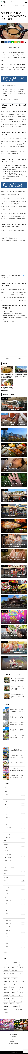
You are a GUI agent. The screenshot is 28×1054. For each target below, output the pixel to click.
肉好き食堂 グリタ (8, 1009)
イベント (4, 504)
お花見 (6, 970)
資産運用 (6, 1012)
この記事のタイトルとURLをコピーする (14, 47)
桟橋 (12, 1003)
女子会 (14, 992)
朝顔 (5, 1003)
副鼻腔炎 (13, 987)
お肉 (21, 967)
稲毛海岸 (4, 535)
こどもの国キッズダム (16, 970)
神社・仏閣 (4, 596)
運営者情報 (14, 1039)
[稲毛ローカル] (5, 2)
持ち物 (13, 1001)
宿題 (20, 998)
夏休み (21, 989)
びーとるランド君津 (9, 973)
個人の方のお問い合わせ (14, 1043)
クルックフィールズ (9, 976)
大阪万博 (6, 992)
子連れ (6, 995)
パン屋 (14, 978)
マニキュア (7, 984)
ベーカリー (7, 981)
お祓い (14, 967)
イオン (19, 973)
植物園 (19, 1003)
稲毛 (4, 474)
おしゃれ (6, 967)
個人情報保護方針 (14, 1034)
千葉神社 (6, 989)
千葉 (21, 987)
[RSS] (14, 1047)
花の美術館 (19, 1009)
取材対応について (14, 1041)
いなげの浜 (7, 964)
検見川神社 (7, 1006)
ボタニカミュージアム (18, 981)
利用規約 (14, 1036)
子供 (21, 992)
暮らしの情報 (4, 398)
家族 (13, 998)
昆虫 (20, 1001)
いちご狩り (16, 962)
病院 (4, 489)
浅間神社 (15, 1006)
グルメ (3, 23)
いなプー (15, 964)
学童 (13, 995)
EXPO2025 (7, 962)
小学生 (6, 1001)
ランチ (15, 984)
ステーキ (6, 978)
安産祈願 (6, 998)
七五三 (6, 987)
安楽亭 (20, 995)
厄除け (14, 989)
